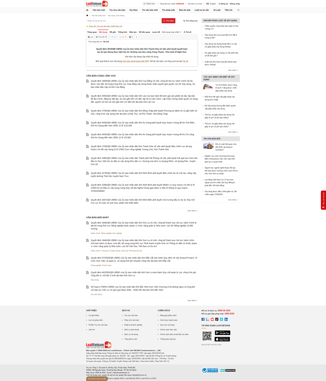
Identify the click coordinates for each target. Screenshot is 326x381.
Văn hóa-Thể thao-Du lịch (131, 251)
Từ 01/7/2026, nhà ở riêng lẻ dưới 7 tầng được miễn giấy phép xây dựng (226, 88)
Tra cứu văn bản (117, 10)
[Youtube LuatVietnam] (212, 320)
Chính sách (106, 265)
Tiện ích (228, 10)
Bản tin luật (184, 10)
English (213, 4)
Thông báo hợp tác (168, 339)
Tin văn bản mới (150, 10)
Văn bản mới (99, 10)
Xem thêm (192, 211)
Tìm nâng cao (191, 21)
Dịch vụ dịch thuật (131, 330)
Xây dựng (95, 280)
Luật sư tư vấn (202, 10)
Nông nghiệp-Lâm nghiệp (111, 233)
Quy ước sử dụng (167, 325)
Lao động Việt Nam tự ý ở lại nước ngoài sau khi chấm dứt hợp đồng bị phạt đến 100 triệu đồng (220, 182)
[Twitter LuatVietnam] (221, 320)
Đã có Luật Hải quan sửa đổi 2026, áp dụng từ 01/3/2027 (225, 147)
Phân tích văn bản (131, 320)
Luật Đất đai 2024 (132, 378)
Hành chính (95, 233)
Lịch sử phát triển (96, 320)
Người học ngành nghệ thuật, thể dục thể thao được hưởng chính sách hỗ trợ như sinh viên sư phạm (221, 171)
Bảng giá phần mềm (168, 315)
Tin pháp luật (168, 10)
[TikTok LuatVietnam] (216, 320)
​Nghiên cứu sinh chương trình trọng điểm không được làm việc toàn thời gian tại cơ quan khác (220, 159)
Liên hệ (92, 330)
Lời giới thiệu (94, 315)
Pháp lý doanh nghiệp (133, 325)
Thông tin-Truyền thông (110, 251)
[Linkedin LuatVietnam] (226, 320)
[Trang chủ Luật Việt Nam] (97, 4)
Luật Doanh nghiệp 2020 (114, 378)
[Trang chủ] (87, 10)
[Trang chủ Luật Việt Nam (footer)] (99, 348)
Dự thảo (134, 10)
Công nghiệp (96, 265)
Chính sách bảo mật (168, 330)
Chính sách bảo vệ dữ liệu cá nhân (174, 334)
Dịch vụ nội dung (131, 334)
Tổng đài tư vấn (130, 339)
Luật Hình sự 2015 (148, 378)
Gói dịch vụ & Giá (195, 4)
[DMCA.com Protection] (228, 371)
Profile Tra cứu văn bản (98, 325)
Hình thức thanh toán (168, 320)
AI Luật (216, 10)
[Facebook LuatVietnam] (203, 320)
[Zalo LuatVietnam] (207, 320)
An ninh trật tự (96, 294)
